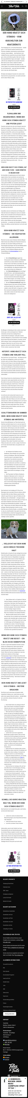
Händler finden (6, 982)
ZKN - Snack (5, 890)
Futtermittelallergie (14, 251)
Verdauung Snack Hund (8, 883)
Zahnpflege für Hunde (8, 928)
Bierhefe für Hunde (7, 901)
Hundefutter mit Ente (7, 925)
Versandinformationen (8, 964)
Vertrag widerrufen (9, 1014)
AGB (4, 989)
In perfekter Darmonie (14, 102)
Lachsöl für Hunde (7, 897)
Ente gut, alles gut (14, 317)
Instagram (7, 1057)
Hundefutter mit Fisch (8, 914)
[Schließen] (25, 1078)
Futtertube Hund (6, 887)
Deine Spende (6, 971)
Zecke (21, 757)
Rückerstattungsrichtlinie (8, 999)
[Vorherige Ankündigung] (1, 1)
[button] (2, 6)
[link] (14, 1087)
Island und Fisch (6, 978)
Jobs (4, 985)
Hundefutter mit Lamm (8, 921)
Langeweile (8, 657)
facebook (7, 1059)
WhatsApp (7, 1044)
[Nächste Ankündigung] (26, 1)
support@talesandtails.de (10, 1040)
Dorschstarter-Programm (8, 974)
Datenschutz (6, 992)
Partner (4, 1003)
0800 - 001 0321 (8, 1042)
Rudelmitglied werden (8, 1006)
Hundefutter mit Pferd (8, 918)
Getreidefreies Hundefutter (9, 911)
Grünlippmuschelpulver (8, 894)
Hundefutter (22, 590)
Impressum (5, 996)
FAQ (4, 967)
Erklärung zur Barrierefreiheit (9, 1010)
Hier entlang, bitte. (19, 955)
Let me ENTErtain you (14, 866)
